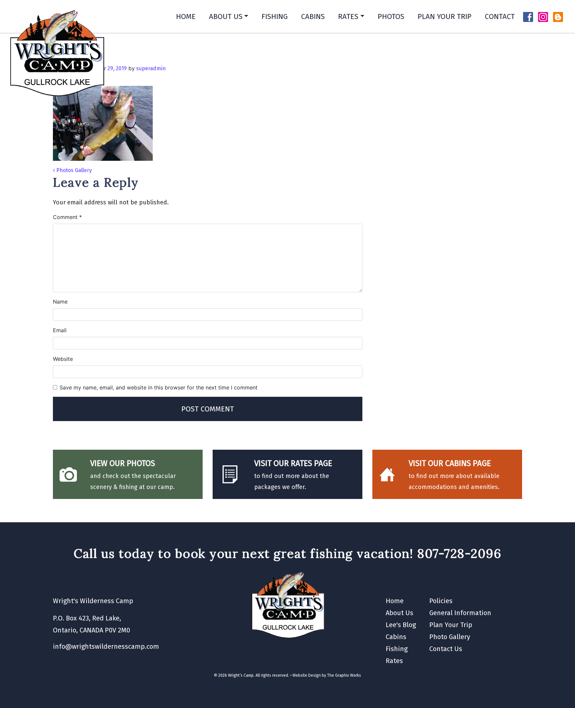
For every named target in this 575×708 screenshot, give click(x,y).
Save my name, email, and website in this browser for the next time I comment (159, 387)
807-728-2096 (459, 553)
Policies (441, 601)
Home (186, 16)
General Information (460, 613)
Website (63, 358)
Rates (348, 16)
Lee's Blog (401, 625)
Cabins (313, 16)
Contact (500, 16)
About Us (226, 16)
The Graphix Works (344, 675)
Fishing (275, 16)
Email (60, 330)
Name (60, 301)
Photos (391, 16)
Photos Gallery (73, 170)
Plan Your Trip (445, 16)
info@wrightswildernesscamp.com (106, 646)
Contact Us (445, 649)
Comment (67, 217)
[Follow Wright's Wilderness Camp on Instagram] (543, 16)
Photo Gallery (449, 637)
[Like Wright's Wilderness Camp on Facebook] (528, 16)
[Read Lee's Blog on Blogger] (558, 16)
